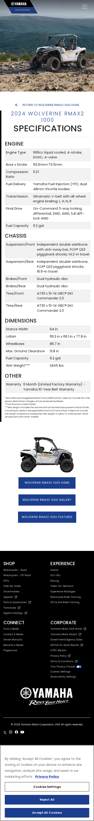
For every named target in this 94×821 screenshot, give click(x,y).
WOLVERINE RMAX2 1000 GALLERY (47, 500)
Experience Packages (63, 591)
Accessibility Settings (63, 676)
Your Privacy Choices (63, 666)
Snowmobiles (11, 591)
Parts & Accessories (15, 602)
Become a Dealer (13, 645)
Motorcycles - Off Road (17, 575)
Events (54, 570)
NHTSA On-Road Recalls (65, 645)
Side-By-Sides (12, 586)
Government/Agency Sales (66, 639)
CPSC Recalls (58, 650)
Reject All (47, 799)
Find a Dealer (11, 629)
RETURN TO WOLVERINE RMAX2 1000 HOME (51, 105)
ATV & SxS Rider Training (64, 602)
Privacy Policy (59, 656)
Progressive (10, 650)
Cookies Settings (47, 787)
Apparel (8, 597)
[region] (47, 783)
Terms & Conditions (62, 661)
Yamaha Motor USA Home (66, 629)
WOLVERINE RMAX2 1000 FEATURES (47, 517)
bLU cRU (55, 575)
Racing (54, 581)
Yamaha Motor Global (63, 634)
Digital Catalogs (13, 613)
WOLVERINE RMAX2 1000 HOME (47, 483)
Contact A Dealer (13, 634)
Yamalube (9, 608)
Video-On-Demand (61, 586)
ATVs (6, 581)
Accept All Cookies (47, 812)
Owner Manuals (12, 639)
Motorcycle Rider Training (65, 597)
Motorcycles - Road (15, 570)
